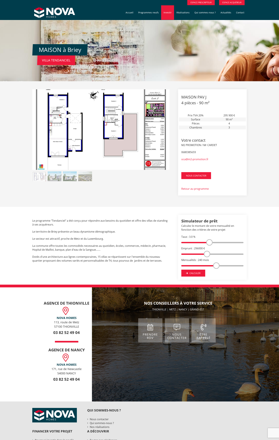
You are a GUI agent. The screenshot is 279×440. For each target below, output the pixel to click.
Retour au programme (195, 189)
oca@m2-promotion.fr (194, 159)
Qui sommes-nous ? (102, 423)
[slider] (209, 242)
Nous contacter (99, 419)
